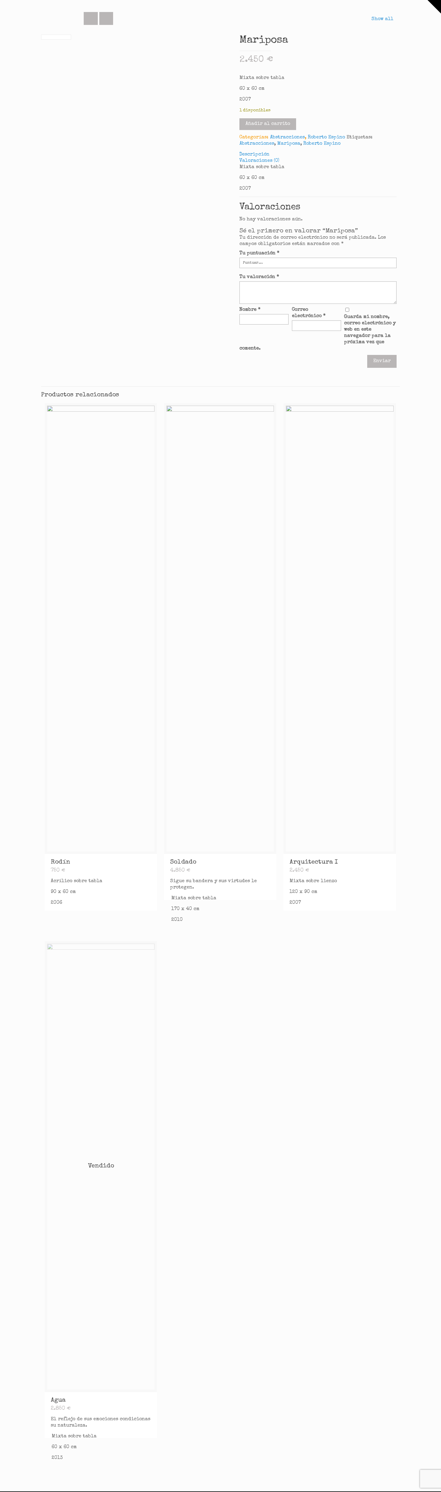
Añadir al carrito (267, 124)
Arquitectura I (314, 862)
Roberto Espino (326, 137)
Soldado (183, 862)
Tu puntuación (259, 253)
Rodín (60, 862)
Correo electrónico (309, 313)
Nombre (249, 309)
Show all (382, 19)
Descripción (254, 154)
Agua (58, 1400)
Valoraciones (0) (259, 161)
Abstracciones (287, 137)
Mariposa (288, 143)
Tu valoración (259, 277)
